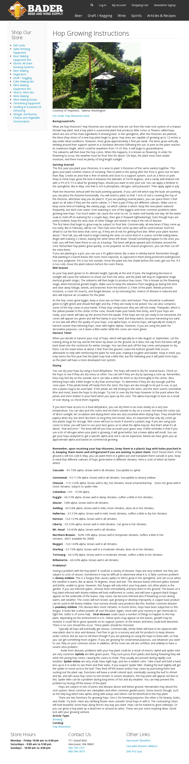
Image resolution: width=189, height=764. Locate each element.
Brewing (57, 719)
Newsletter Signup (165, 5)
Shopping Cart (140, 5)
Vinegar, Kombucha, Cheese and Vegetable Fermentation (26, 117)
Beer (78, 15)
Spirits (136, 15)
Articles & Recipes (161, 15)
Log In (102, 5)
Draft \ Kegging (22, 78)
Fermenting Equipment (26, 103)
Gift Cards (19, 45)
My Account (119, 5)
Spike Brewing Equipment (21, 50)
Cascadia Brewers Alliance (141, 746)
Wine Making (21, 96)
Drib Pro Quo (134, 751)
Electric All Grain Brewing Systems (23, 65)
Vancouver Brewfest (138, 740)
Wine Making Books (25, 99)
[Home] (35, 10)
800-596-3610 (76, 751)
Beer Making (20, 70)
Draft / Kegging (100, 15)
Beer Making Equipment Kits (22, 58)
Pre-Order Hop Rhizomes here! (71, 116)
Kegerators (20, 74)
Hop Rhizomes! (62, 726)
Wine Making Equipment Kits (22, 87)
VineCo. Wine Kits (23, 92)
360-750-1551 (76, 748)
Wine (122, 15)
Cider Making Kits (23, 81)
